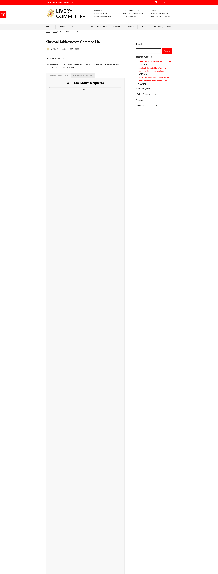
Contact (144, 27)
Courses (116, 27)
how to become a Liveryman (62, 2)
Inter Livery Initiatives (162, 27)
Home (48, 32)
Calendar (76, 27)
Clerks (61, 27)
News (161, 13)
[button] (3, 14)
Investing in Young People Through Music (154, 61)
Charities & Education (96, 27)
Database (102, 13)
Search (167, 51)
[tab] (58, 75)
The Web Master (59, 49)
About (48, 27)
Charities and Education (133, 13)
